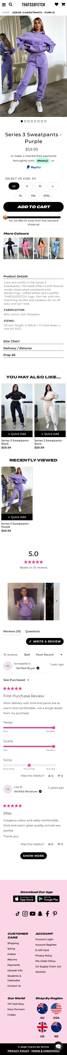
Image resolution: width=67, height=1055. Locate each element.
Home (6, 12)
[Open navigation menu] (4, 4)
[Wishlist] (56, 4)
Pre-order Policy (45, 961)
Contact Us (14, 985)
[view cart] (63, 4)
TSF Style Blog (15, 1003)
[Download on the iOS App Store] (24, 901)
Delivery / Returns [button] (17, 348)
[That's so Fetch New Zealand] (56, 1027)
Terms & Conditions (45, 1051)
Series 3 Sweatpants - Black (15, 442)
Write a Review (48, 642)
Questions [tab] (32, 632)
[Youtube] (32, 914)
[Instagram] (25, 914)
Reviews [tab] (12, 632)
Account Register (46, 944)
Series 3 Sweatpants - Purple (33, 12)
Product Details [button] (15, 276)
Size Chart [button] (11, 341)
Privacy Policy (43, 955)
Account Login (44, 939)
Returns (12, 959)
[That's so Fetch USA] (56, 1009)
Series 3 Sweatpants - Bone (48, 442)
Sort (27, 654)
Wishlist (40, 972)
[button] (14, 186)
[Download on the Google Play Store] (48, 901)
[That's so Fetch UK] (42, 1027)
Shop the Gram (16, 1009)
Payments (13, 965)
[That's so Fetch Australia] (42, 1009)
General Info (15, 970)
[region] (34, 601)
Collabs (11, 1014)
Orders (11, 954)
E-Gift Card (42, 950)
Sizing (11, 948)
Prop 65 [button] (9, 355)
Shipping (13, 943)
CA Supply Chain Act (48, 966)
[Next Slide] (57, 601)
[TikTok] (17, 914)
